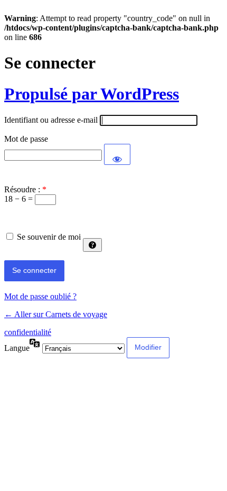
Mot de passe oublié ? (40, 296)
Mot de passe (26, 138)
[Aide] (92, 245)
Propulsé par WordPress (91, 93)
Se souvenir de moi (49, 236)
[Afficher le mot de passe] (117, 154)
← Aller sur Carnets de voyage (55, 314)
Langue (17, 347)
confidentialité (27, 332)
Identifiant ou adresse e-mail (51, 119)
